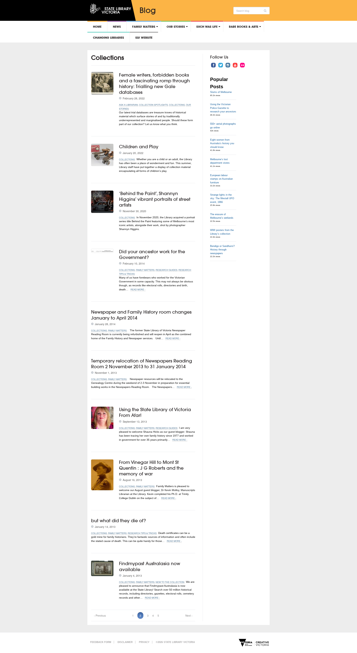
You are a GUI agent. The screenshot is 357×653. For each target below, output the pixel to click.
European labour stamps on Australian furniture (221, 179)
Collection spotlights (153, 104)
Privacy (144, 642)
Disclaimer (125, 642)
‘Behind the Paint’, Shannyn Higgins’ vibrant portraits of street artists (154, 199)
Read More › (138, 289)
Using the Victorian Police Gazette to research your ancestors (223, 108)
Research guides (166, 269)
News (117, 26)
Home (97, 26)
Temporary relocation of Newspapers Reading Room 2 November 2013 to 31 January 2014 (141, 364)
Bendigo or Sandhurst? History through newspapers (222, 250)
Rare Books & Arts (243, 26)
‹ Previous (100, 615)
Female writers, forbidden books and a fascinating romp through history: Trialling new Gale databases (154, 83)
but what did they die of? (118, 521)
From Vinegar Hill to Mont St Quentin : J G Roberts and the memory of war (151, 468)
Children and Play (138, 147)
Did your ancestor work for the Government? (152, 254)
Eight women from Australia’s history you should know (222, 143)
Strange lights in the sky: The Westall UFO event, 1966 (222, 198)
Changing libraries (108, 37)
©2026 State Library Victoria (175, 642)
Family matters (143, 26)
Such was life (207, 26)
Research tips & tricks (142, 533)
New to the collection (170, 582)
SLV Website (143, 37)
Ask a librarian (128, 104)
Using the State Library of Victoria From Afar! (155, 412)
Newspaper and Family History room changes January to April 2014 (141, 315)
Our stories (176, 26)
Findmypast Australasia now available (149, 566)
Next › (188, 615)
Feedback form (100, 642)
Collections (177, 104)
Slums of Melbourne (221, 92)
